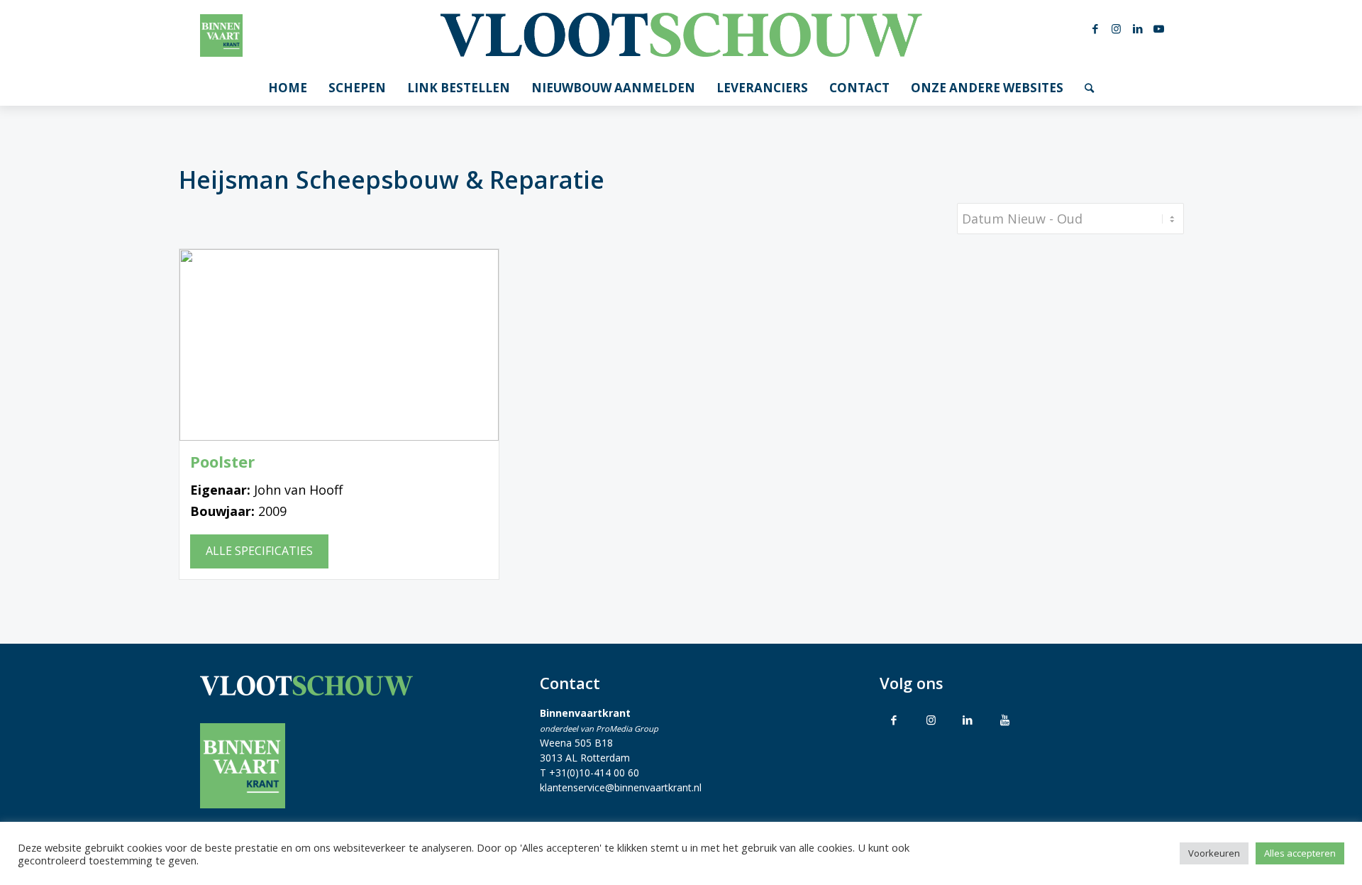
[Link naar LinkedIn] (1137, 28)
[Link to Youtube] (1004, 719)
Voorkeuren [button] (1214, 853)
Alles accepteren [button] (1300, 853)
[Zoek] (1089, 88)
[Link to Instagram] (931, 719)
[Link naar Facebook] (1095, 28)
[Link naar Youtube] (1159, 28)
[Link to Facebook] (894, 719)
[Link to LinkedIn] (967, 719)
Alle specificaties (259, 551)
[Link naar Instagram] (1116, 28)
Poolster (222, 461)
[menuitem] (288, 88)
